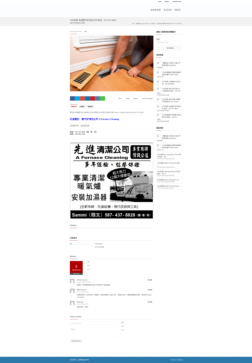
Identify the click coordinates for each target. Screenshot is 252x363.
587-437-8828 (99, 247)
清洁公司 (153, 23)
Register (167, 1)
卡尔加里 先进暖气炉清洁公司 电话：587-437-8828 (169, 23)
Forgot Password (176, 1)
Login (159, 1)
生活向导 (168, 10)
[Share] (72, 98)
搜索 (158, 39)
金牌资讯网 (155, 10)
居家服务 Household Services (143, 23)
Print (119, 98)
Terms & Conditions (176, 360)
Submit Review (76, 341)
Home (133, 23)
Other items (98, 244)
